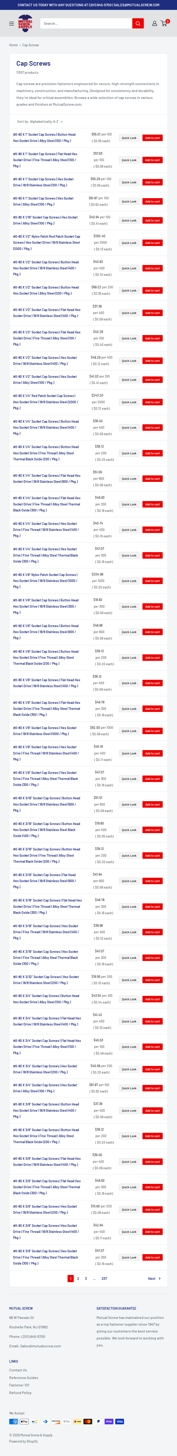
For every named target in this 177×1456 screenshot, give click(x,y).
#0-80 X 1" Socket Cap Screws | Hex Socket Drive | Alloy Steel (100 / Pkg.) (43, 201)
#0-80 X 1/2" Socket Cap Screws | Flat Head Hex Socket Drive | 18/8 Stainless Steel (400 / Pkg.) (46, 313)
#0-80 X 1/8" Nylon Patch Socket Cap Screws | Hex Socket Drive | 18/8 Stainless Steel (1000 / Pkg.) (45, 581)
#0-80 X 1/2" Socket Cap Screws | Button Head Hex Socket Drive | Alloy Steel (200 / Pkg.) (46, 290)
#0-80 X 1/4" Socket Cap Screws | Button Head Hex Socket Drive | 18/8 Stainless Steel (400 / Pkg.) (46, 427)
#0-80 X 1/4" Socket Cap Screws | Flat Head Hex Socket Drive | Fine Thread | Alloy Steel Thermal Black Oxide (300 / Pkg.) (46, 504)
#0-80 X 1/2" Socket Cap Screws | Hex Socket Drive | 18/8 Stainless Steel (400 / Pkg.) (45, 361)
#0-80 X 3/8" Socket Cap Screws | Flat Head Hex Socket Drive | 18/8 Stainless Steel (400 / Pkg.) (47, 1162)
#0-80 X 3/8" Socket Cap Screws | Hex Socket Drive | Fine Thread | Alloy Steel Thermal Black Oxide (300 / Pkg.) (45, 1257)
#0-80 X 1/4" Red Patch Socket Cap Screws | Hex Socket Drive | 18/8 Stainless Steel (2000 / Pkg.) (45, 402)
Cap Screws (30, 45)
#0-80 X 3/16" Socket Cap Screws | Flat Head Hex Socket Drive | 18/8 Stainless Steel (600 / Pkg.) (44, 881)
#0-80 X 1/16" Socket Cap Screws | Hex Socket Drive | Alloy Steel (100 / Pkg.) (45, 220)
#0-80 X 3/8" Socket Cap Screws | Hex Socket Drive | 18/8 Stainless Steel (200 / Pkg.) (45, 1209)
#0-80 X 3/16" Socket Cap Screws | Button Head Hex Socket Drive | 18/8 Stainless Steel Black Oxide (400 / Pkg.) (46, 830)
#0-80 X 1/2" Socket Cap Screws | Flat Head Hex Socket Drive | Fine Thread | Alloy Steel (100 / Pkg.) (46, 338)
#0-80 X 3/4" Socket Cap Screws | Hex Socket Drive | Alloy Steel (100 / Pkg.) (45, 1088)
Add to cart (152, 138)
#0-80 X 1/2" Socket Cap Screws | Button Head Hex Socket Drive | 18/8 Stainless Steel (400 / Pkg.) (46, 268)
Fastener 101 (19, 1385)
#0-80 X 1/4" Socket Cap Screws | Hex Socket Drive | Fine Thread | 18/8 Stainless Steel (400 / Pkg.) (46, 530)
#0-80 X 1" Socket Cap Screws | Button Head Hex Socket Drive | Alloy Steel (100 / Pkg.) (44, 137)
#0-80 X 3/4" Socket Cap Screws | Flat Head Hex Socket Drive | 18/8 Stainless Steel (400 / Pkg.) (47, 1021)
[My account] (154, 23)
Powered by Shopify (23, 1441)
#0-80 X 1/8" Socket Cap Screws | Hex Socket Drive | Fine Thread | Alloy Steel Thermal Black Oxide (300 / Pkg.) (45, 779)
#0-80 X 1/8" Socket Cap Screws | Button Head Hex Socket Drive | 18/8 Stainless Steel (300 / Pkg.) (46, 606)
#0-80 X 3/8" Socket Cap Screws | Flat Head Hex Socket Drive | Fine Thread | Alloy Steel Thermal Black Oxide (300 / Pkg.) (47, 1187)
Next (152, 1278)
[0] (164, 23)
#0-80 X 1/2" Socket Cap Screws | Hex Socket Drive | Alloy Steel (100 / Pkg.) (45, 380)
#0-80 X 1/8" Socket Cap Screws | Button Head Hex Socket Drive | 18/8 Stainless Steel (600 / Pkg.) (46, 632)
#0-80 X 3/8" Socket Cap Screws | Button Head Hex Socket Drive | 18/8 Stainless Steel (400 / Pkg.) (46, 1110)
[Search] (138, 23)
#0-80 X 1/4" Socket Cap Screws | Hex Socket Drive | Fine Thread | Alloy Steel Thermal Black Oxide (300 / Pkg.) (45, 555)
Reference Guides (23, 1377)
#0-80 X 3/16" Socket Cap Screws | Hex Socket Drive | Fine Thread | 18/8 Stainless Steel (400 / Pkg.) (46, 932)
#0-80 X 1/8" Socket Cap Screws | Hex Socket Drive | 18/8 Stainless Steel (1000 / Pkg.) (45, 731)
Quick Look (129, 138)
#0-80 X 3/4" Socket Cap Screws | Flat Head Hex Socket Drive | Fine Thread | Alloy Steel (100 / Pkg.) (47, 1047)
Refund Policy (20, 1392)
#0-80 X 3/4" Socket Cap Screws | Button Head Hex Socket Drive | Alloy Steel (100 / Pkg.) (46, 999)
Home (13, 45)
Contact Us (18, 1370)
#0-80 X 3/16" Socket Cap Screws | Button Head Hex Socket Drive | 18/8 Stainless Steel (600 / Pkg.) (46, 804)
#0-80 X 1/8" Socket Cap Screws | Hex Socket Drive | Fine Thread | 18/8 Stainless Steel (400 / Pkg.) (46, 753)
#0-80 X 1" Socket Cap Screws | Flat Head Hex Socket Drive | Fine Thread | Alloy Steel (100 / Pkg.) (45, 160)
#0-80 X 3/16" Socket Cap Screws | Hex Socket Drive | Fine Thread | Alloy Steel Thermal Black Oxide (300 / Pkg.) (45, 958)
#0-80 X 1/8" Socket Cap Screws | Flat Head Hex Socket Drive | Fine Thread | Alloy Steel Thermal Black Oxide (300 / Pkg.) (46, 709)
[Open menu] (11, 23)
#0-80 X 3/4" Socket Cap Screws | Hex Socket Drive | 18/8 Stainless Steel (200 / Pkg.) (45, 1069)
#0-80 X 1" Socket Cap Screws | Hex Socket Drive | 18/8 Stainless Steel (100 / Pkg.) (43, 182)
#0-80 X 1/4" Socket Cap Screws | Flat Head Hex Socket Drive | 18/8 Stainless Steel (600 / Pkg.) (46, 478)
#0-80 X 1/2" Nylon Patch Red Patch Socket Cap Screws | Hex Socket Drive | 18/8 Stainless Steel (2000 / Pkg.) (46, 242)
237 (104, 1278)
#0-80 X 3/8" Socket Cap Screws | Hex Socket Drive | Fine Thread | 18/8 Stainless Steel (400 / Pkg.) (46, 1232)
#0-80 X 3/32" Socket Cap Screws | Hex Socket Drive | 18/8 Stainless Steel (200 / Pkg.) (46, 980)
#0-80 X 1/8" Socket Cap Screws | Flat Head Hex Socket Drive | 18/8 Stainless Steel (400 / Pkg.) (46, 683)
